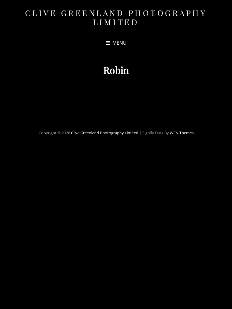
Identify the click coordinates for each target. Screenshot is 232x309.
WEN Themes (182, 132)
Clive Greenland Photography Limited (116, 17)
